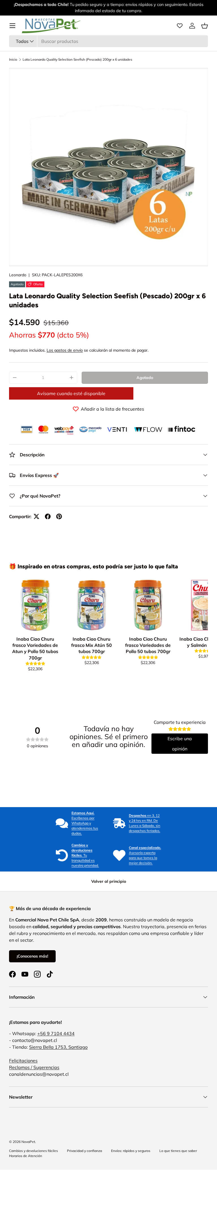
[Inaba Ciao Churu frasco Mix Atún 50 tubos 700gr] (91, 605)
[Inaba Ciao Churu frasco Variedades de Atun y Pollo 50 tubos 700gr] (35, 605)
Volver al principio (108, 881)
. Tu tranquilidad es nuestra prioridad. (85, 855)
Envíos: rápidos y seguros (130, 1151)
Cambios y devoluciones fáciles (33, 1151)
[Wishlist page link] (180, 26)
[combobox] (108, 41)
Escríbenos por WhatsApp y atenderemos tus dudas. (84, 823)
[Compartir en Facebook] (47, 516)
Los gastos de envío (65, 350)
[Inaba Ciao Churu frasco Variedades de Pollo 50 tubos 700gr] (148, 605)
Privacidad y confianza (84, 1151)
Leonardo (17, 274)
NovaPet (28, 1142)
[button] (204, 25)
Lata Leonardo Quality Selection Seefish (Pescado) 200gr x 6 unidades (77, 59)
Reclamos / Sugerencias (34, 1067)
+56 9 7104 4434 (56, 1033)
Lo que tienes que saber (178, 1151)
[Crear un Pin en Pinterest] (59, 516)
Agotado (144, 377)
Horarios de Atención (25, 1156)
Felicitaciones (23, 1060)
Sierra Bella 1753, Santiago (58, 1047)
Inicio (13, 59)
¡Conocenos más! (32, 956)
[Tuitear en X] (36, 516)
